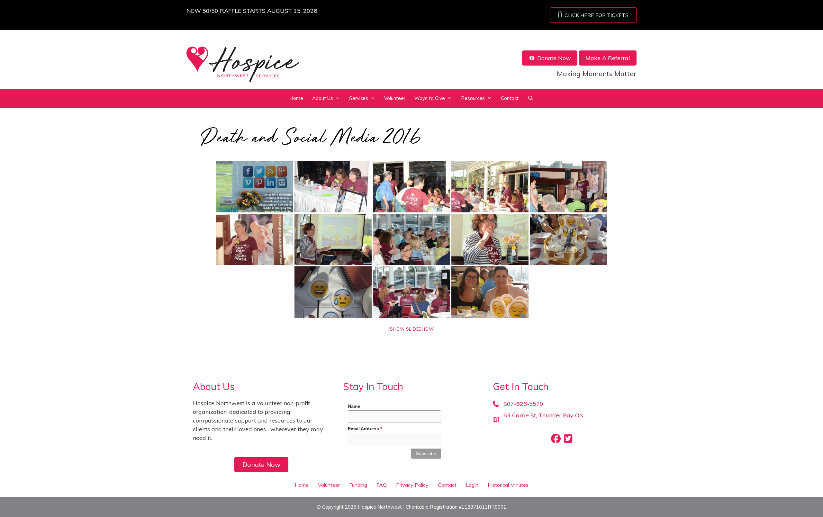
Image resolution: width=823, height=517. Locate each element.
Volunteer (394, 98)
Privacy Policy (412, 485)
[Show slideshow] (411, 329)
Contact (510, 98)
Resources (473, 98)
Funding (358, 485)
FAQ (381, 485)
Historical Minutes (508, 485)
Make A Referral (607, 58)
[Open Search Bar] (530, 98)
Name (354, 406)
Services (358, 98)
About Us (322, 98)
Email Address (365, 428)
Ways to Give (429, 98)
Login (472, 485)
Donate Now (553, 58)
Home (296, 98)
